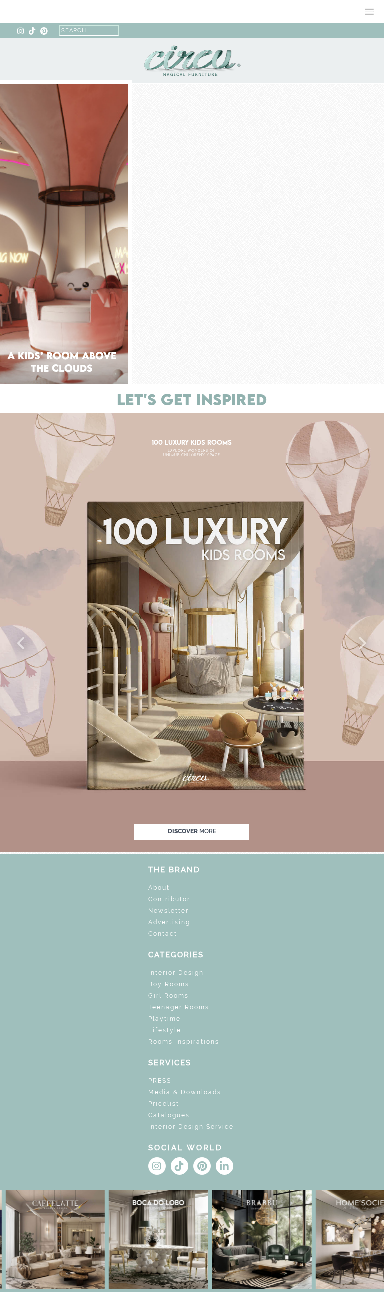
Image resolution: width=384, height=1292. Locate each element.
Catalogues (169, 1115)
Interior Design (176, 973)
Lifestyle (165, 1030)
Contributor (169, 899)
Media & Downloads (185, 1092)
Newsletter (168, 911)
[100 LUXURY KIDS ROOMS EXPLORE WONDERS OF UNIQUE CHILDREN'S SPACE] (192, 632)
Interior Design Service (191, 1127)
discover (192, 831)
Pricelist (164, 1104)
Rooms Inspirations (184, 1042)
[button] (22, 644)
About (159, 888)
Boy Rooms (169, 984)
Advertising (169, 922)
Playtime (164, 1019)
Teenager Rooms (179, 1007)
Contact (163, 934)
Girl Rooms (168, 996)
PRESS (160, 1081)
